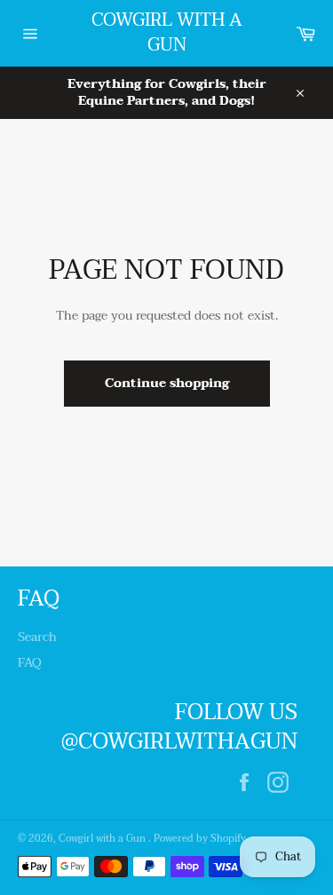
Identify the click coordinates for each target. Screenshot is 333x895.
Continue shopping (167, 383)
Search (37, 637)
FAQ (30, 663)
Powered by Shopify (200, 838)
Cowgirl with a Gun (166, 33)
